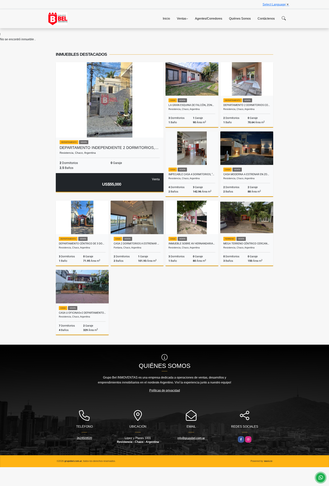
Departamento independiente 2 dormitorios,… (109, 148)
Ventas (181, 18)
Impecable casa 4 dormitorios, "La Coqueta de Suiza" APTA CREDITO (191, 174)
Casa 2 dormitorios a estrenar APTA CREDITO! (137, 243)
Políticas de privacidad (164, 390)
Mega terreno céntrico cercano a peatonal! (246, 243)
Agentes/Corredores (208, 18)
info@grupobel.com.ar (191, 438)
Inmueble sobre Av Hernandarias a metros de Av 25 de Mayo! (191, 243)
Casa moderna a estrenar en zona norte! (246, 174)
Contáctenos (266, 18)
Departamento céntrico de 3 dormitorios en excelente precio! (82, 243)
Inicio (166, 18)
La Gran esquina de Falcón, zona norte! (191, 105)
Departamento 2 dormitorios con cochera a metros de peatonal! (246, 105)
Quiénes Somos (240, 18)
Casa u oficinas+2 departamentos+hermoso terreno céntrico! (82, 312)
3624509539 (84, 438)
